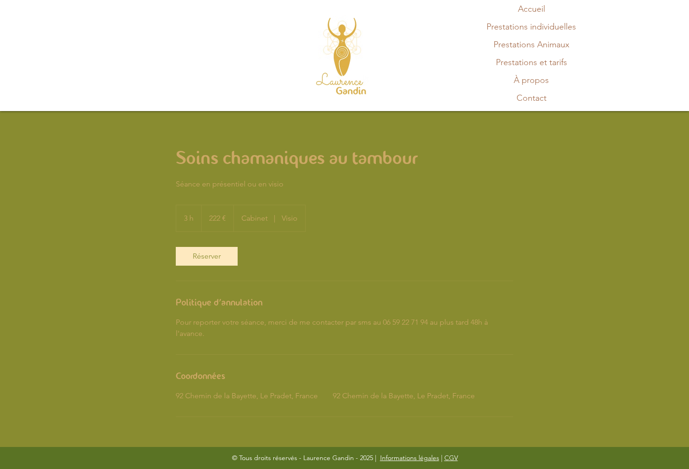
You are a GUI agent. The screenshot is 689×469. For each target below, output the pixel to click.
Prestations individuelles (531, 27)
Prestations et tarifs (531, 62)
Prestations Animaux (531, 44)
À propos (531, 80)
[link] (207, 256)
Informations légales (409, 458)
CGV (451, 458)
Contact (532, 98)
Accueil (531, 9)
